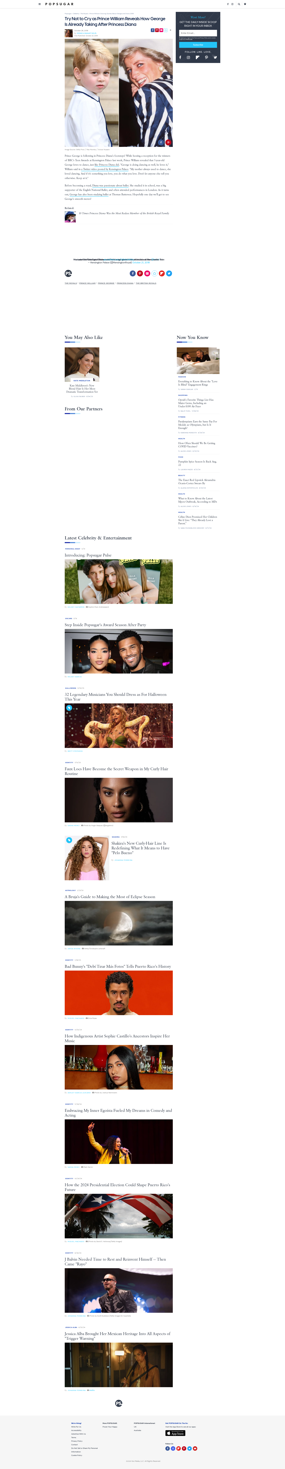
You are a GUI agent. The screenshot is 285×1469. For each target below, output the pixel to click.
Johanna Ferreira (123, 860)
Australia (137, 1430)
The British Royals (146, 283)
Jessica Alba (71, 1327)
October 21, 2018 (141, 262)
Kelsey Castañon (76, 607)
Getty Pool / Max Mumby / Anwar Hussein (93, 150)
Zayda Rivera (74, 949)
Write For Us (76, 1427)
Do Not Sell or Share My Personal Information (84, 1450)
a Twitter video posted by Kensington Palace (104, 169)
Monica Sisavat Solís (86, 33)
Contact (74, 1445)
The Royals (71, 283)
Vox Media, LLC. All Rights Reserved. (146, 1461)
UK (135, 1427)
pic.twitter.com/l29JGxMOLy (119, 259)
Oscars (68, 618)
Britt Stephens (75, 751)
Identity (69, 763)
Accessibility (76, 1430)
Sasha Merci (74, 826)
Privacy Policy (204, 38)
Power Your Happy (110, 1427)
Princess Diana (125, 283)
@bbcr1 (155, 259)
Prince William (87, 283)
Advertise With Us (78, 1434)
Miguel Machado (76, 1018)
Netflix (92, 1390)
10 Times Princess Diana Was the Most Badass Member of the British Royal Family (124, 213)
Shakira (116, 837)
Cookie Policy (76, 1455)
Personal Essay (72, 549)
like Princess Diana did (107, 164)
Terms (196, 38)
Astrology (70, 890)
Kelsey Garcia (75, 677)
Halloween (70, 688)
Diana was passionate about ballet (110, 185)
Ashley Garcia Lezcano (79, 1093)
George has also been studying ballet (89, 194)
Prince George (106, 283)
